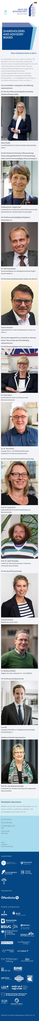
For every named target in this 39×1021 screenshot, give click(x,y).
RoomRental (6, 823)
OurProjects (6, 819)
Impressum (4, 844)
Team (2, 828)
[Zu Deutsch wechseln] (35, 3)
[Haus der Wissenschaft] (24, 9)
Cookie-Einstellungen (7, 846)
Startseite (5, 831)
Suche (2, 842)
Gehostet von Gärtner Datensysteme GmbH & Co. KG (18, 1015)
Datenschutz (4, 833)
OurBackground (8, 826)
